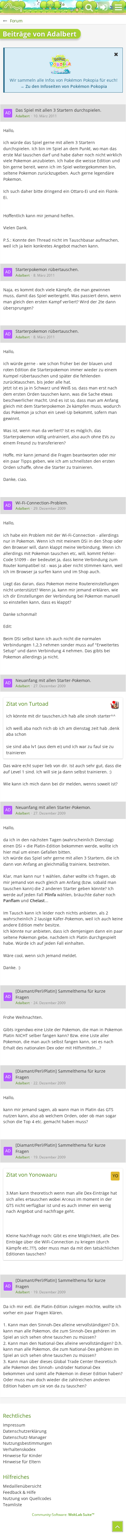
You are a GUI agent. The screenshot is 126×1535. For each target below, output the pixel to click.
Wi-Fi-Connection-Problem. (42, 503)
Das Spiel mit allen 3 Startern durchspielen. (58, 110)
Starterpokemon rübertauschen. (47, 269)
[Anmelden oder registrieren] (104, 7)
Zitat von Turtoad (27, 703)
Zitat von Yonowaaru (31, 1174)
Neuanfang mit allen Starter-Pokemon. (53, 680)
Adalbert (23, 115)
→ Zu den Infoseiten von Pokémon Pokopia (63, 86)
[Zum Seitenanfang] (117, 1526)
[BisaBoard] (13, 7)
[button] (118, 7)
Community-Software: (63, 1514)
